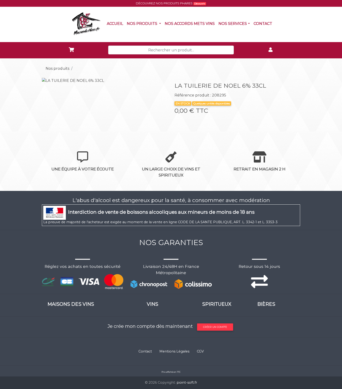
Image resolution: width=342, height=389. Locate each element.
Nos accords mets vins (191, 23)
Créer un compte (215, 327)
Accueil (116, 23)
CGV (200, 351)
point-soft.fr (187, 382)
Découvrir (199, 3)
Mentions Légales (174, 351)
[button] (51, 80)
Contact (264, 23)
